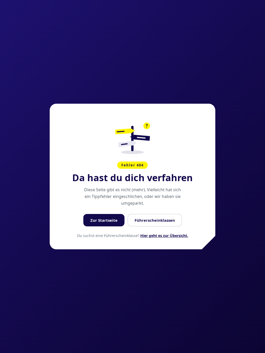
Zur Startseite (103, 220)
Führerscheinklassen (155, 220)
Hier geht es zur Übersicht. (164, 235)
